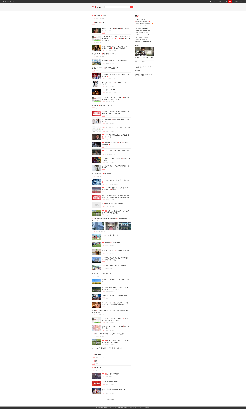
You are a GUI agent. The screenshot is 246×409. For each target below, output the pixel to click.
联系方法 (118, 407)
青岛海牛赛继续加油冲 (112, 243)
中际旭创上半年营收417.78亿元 (142, 34)
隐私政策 (129, 407)
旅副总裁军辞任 (98, 22)
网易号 (94, 18)
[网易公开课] (214, 1)
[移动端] (210, 1)
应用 (7, 1)
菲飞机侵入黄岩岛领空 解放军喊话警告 (144, 41)
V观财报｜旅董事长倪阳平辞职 (102, 273)
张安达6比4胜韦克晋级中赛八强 (102, 174)
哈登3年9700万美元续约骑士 (142, 39)
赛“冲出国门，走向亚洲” (110, 235)
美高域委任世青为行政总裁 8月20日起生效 (115, 60)
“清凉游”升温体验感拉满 (141, 25)
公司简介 (114, 407)
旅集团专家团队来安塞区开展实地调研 (114, 266)
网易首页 (4, 1)
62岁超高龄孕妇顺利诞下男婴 (142, 32)
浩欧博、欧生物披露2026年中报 (102, 105)
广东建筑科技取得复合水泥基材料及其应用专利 (107, 348)
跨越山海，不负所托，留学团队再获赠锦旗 (115, 250)
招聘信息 (122, 407)
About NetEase (109, 407)
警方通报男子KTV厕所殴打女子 (142, 21)
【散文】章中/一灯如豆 (109, 90)
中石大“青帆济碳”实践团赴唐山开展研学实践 (114, 295)
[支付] (223, 1)
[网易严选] (219, 1)
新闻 (103, 268)
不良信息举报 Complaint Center (137, 407)
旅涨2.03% (96, 354)
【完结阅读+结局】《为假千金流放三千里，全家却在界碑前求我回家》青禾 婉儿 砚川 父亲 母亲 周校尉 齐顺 (116, 38)
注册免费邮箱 (235, 1)
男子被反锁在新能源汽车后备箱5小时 (143, 23)
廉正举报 (145, 407)
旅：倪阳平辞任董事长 (112, 374)
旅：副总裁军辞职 (99, 16)
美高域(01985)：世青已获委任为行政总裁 (104, 54)
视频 (103, 139)
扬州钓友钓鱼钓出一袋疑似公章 (142, 37)
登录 (230, 1)
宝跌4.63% (96, 361)
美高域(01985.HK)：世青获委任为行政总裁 (105, 68)
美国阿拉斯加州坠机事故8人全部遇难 (143, 30)
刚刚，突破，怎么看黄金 (140, 61)
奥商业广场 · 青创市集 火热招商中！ (113, 203)
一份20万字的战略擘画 (140, 19)
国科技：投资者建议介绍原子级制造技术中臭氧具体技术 (109, 334)
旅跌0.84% (96, 367)
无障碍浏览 (12, 1)
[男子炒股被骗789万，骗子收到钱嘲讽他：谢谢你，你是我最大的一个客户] (144, 51)
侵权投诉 (148, 407)
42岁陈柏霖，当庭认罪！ (140, 70)
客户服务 (125, 407)
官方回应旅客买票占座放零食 (142, 28)
